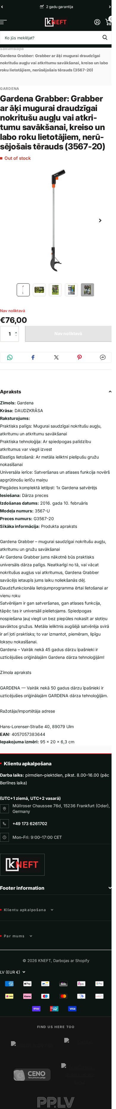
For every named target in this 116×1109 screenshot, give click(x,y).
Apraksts (10, 387)
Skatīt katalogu (3, 22)
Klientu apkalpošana (27, 759)
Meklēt (105, 37)
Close (56, 883)
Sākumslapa (12, 48)
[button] (17, 324)
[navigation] (23, 285)
